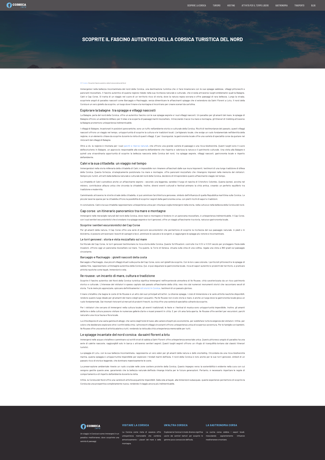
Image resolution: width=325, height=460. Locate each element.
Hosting (231, 5)
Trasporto (299, 5)
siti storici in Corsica (150, 288)
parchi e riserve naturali (136, 145)
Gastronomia (281, 5)
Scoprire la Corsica (196, 5)
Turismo (216, 5)
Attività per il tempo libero (255, 5)
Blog (313, 5)
